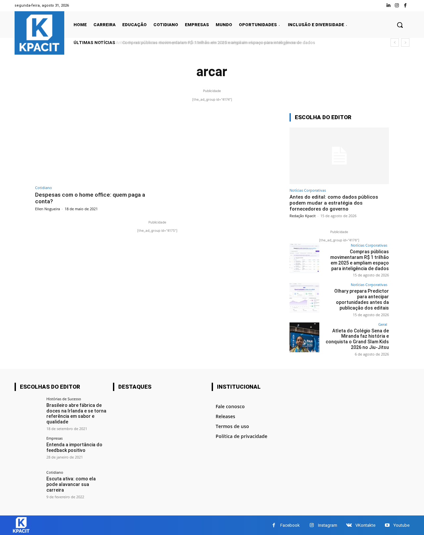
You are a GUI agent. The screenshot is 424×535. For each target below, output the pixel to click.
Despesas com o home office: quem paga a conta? (90, 198)
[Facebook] (405, 5)
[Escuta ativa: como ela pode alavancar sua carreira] (28, 484)
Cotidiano (43, 187)
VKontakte (365, 525)
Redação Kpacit (303, 215)
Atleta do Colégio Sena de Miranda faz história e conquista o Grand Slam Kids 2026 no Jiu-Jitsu (357, 339)
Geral (382, 324)
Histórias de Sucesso (63, 399)
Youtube (401, 525)
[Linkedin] (388, 5)
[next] (405, 42)
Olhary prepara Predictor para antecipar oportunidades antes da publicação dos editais (361, 299)
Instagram (327, 525)
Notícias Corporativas (308, 190)
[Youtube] (387, 525)
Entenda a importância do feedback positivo (74, 447)
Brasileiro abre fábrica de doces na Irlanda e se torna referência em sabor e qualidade (76, 413)
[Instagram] (397, 5)
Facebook (290, 525)
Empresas (54, 438)
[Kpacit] (39, 33)
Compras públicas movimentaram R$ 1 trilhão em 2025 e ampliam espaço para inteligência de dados (217, 42)
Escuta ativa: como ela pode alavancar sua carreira (71, 484)
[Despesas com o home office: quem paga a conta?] (94, 147)
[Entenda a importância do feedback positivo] (28, 450)
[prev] (395, 42)
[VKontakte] (349, 525)
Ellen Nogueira (47, 208)
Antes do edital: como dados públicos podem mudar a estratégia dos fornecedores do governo (334, 203)
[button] (399, 24)
